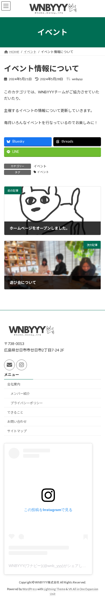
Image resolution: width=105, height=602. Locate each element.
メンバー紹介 (20, 394)
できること (15, 412)
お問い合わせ (17, 422)
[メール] (9, 365)
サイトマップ (17, 431)
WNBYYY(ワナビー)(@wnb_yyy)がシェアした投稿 (51, 566)
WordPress (29, 589)
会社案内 (13, 384)
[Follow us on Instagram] (21, 365)
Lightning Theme (54, 589)
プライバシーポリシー (26, 403)
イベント (40, 166)
